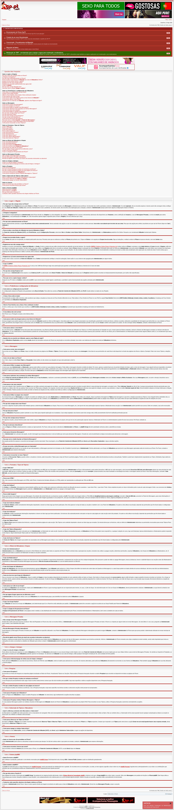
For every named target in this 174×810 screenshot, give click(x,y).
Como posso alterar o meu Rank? (11, 99)
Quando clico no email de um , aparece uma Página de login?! (22, 100)
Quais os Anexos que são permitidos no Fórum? (15, 184)
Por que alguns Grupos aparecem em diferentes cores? (17, 149)
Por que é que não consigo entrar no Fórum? (14, 75)
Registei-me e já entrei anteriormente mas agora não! (17, 84)
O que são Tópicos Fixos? (9, 135)
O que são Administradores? (10, 142)
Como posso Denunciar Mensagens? (12, 118)
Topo (3, 209)
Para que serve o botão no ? (18, 120)
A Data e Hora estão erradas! (10, 93)
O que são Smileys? (7, 129)
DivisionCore (97, 807)
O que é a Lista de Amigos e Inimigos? (12, 162)
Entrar (170, 19)
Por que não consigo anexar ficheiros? (12, 115)
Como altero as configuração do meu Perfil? (14, 92)
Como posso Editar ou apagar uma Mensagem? (15, 107)
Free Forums (92, 807)
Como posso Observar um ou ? (14, 178)
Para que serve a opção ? (13, 88)
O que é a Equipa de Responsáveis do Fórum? (15, 151)
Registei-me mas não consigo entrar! (12, 82)
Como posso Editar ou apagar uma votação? (14, 111)
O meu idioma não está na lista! (11, 96)
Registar (4, 19)
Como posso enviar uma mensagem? (12, 104)
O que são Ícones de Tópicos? (10, 138)
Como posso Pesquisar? (9, 167)
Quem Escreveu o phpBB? (9, 189)
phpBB (86, 806)
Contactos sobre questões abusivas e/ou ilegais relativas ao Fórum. (20, 193)
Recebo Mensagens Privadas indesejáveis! (14, 157)
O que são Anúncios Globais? (10, 132)
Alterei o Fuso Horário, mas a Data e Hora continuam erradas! (19, 95)
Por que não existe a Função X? (11, 192)
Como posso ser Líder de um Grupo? (12, 147)
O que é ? (7, 85)
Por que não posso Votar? (9, 114)
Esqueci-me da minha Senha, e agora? (13, 81)
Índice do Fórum (6, 25)
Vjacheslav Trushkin (83, 807)
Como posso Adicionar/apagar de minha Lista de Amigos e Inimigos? (21, 163)
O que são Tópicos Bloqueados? (11, 136)
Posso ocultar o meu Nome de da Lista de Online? (22, 79)
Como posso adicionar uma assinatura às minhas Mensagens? (19, 108)
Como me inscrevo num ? (15, 146)
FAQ (167, 19)
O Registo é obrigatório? (9, 77)
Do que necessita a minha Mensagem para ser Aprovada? (18, 121)
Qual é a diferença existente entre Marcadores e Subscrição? (19, 177)
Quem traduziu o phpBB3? (9, 190)
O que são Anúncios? (8, 133)
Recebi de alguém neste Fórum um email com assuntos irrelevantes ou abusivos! (24, 158)
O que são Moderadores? (9, 143)
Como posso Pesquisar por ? (13, 172)
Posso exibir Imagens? (8, 131)
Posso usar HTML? (7, 128)
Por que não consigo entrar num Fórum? (13, 113)
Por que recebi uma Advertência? (11, 117)
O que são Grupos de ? (12, 144)
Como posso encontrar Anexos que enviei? (14, 185)
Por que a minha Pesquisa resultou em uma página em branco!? (20, 170)
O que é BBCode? (7, 126)
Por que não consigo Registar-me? (11, 87)
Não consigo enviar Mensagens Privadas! (13, 155)
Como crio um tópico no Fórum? (11, 106)
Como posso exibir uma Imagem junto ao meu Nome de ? (20, 97)
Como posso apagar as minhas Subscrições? (14, 180)
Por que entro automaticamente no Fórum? (14, 78)
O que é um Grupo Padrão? (9, 150)
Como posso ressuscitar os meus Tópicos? (14, 122)
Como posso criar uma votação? (11, 110)
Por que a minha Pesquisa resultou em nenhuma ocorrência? (19, 169)
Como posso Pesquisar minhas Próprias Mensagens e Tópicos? (19, 173)
